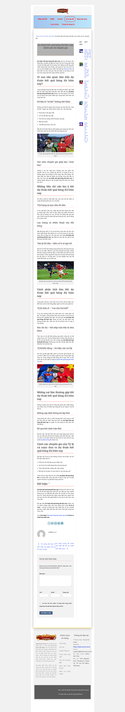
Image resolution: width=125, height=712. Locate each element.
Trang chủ (39, 36)
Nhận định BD (42, 19)
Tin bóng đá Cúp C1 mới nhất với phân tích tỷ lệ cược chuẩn (46, 546)
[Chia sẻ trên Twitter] (52, 523)
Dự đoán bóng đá (48, 36)
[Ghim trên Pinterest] (58, 523)
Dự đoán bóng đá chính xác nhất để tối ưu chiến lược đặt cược (65, 546)
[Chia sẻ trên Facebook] (49, 523)
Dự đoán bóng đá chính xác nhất (57, 515)
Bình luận (42, 573)
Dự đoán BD (70, 19)
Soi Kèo (60, 19)
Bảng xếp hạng (82, 19)
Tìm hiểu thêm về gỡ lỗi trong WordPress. (70, 694)
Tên (40, 592)
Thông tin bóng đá (68, 24)
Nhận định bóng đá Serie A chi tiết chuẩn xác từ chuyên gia (86, 70)
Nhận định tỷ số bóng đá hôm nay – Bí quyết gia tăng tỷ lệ (86, 110)
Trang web (66, 592)
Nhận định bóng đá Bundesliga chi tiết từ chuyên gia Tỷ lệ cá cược (87, 54)
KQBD (52, 19)
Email (53, 592)
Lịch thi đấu (55, 24)
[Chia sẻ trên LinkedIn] (62, 523)
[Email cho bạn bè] (55, 523)
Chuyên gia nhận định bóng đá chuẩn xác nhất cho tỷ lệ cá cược (86, 89)
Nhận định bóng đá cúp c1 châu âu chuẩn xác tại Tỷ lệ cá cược (86, 132)
